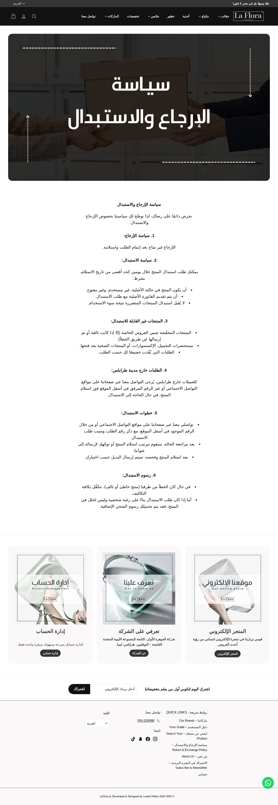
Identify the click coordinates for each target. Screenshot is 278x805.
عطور (171, 16)
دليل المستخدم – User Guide (188, 727)
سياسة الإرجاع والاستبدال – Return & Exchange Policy (189, 747)
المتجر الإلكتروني (227, 653)
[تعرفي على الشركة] (139, 588)
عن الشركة (139, 653)
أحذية (186, 16)
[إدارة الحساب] (50, 588)
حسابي (202, 774)
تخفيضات (133, 16)
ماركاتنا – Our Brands (193, 720)
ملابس (154, 16)
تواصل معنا (88, 16)
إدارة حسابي (50, 653)
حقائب (224, 16)
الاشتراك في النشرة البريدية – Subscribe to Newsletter (188, 765)
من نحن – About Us (194, 756)
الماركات (113, 16)
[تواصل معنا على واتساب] (268, 783)
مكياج (205, 16)
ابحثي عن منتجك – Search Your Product (186, 736)
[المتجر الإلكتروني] (228, 588)
